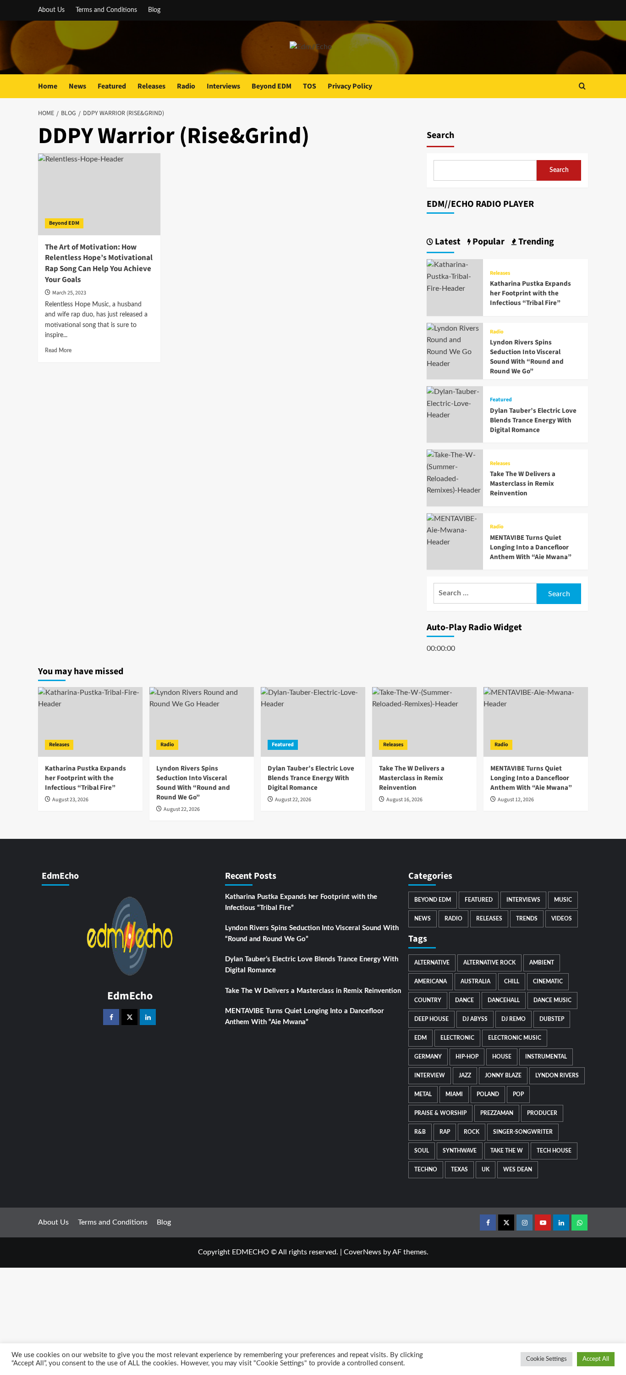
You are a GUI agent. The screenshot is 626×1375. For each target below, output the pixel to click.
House (501, 1056)
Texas (459, 1169)
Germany (428, 1056)
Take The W (506, 1150)
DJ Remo (513, 1019)
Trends (527, 918)
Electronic (457, 1038)
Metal (423, 1094)
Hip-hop (467, 1056)
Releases (151, 86)
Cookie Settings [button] (546, 1359)
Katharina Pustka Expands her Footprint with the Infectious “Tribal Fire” (530, 293)
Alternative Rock (489, 962)
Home (47, 86)
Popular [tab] (488, 241)
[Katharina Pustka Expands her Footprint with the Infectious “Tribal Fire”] (455, 276)
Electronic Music (514, 1038)
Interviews (223, 86)
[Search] (582, 86)
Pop (518, 1094)
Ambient (541, 962)
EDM (420, 1038)
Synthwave (460, 1150)
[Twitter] (129, 1017)
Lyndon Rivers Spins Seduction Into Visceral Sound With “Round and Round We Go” (527, 357)
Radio (186, 86)
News (77, 86)
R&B (420, 1132)
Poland (488, 1094)
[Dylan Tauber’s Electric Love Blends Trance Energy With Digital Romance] (455, 403)
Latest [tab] (447, 241)
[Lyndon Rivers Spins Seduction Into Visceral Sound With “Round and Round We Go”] (455, 345)
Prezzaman (496, 1113)
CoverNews (362, 1252)
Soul (421, 1150)
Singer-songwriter (523, 1132)
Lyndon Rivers (557, 1075)
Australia (475, 981)
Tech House (554, 1150)
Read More (58, 350)
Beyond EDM (271, 86)
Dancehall (504, 1000)
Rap (444, 1132)
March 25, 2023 (69, 293)
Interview (429, 1075)
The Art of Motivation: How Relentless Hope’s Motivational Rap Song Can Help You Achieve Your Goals (99, 263)
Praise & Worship (440, 1113)
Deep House (431, 1019)
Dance (464, 1000)
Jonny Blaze (503, 1075)
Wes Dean (517, 1169)
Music (563, 900)
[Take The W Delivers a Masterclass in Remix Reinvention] (455, 473)
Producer (542, 1113)
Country (427, 1000)
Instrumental (546, 1056)
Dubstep (551, 1019)
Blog (154, 10)
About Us (51, 10)
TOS (309, 86)
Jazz (465, 1075)
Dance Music (552, 1000)
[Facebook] (111, 1017)
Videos (561, 918)
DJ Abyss (475, 1019)
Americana (430, 981)
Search (440, 135)
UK (485, 1169)
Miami (454, 1094)
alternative (432, 962)
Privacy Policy (350, 86)
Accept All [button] (595, 1359)
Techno (425, 1169)
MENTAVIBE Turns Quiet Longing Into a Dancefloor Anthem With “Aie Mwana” (530, 547)
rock (471, 1132)
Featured (112, 86)
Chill (511, 981)
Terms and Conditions (106, 10)
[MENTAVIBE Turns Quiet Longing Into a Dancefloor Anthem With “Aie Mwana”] (455, 530)
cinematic (548, 981)
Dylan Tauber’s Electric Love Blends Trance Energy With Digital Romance (533, 420)
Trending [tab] (535, 241)
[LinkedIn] (148, 1017)
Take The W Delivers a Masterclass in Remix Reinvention (522, 483)
